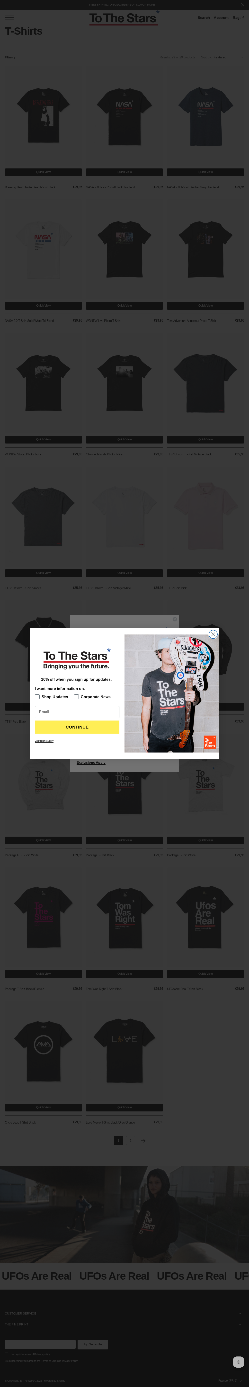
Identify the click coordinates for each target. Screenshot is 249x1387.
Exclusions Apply (44, 740)
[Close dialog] (213, 634)
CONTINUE (77, 727)
